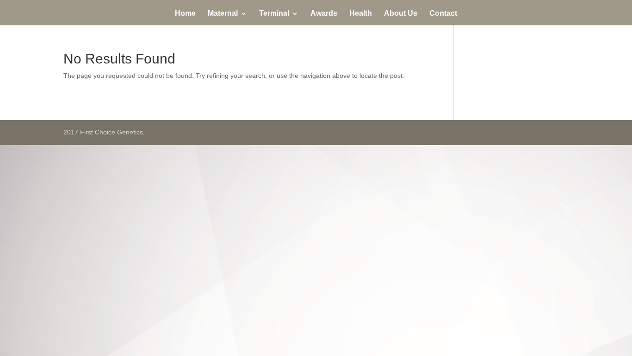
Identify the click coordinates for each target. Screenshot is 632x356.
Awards (323, 13)
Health (360, 13)
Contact (443, 13)
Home (185, 13)
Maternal (223, 13)
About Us (400, 13)
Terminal (274, 13)
